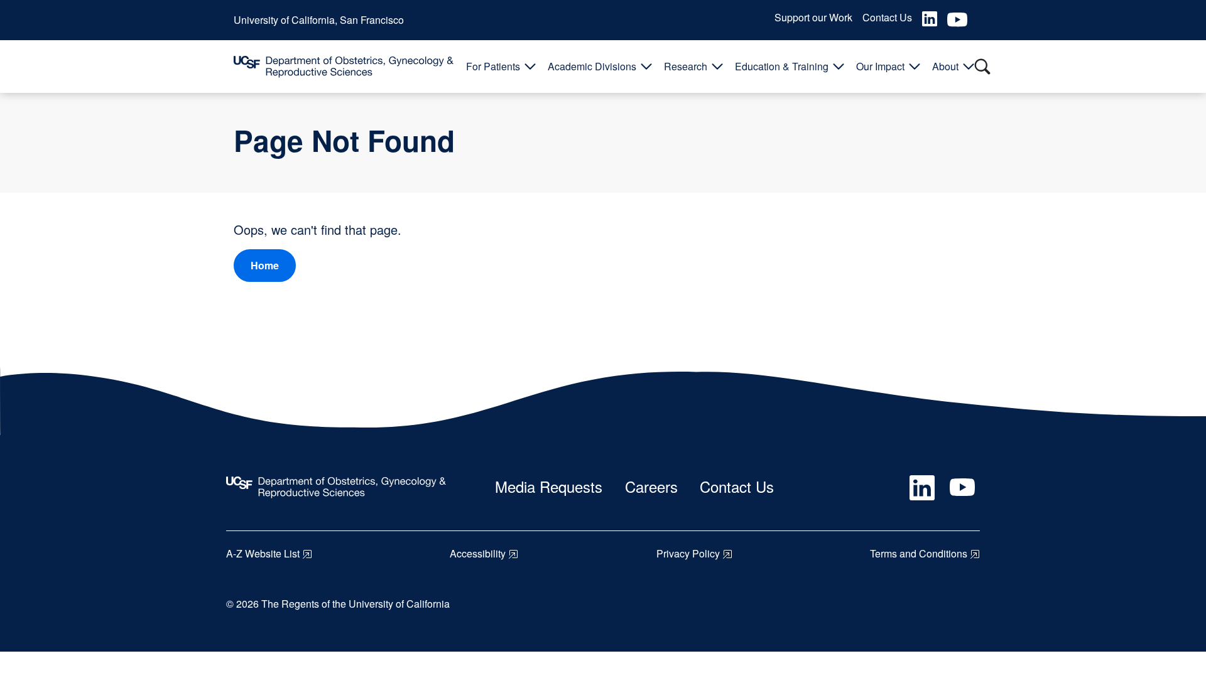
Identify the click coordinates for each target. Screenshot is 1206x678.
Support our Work (813, 17)
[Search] (982, 66)
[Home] (344, 67)
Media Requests (548, 486)
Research (685, 66)
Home (265, 265)
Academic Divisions (592, 66)
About (945, 66)
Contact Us (887, 17)
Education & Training (781, 66)
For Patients (493, 66)
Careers (651, 486)
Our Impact (880, 66)
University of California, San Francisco (319, 20)
